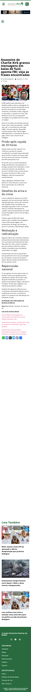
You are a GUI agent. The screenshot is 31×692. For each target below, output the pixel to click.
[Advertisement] (15, 40)
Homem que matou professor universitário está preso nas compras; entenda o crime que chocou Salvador (14, 332)
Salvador (5, 649)
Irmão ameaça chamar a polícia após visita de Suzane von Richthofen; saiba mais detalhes (15, 324)
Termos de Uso (7, 680)
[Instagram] (20, 639)
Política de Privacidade (10, 677)
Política (4, 662)
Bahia (4, 652)
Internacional (7, 659)
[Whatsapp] (11, 639)
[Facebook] (15, 639)
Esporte (4, 665)
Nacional (5, 655)
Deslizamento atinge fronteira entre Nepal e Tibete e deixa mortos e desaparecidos (13, 583)
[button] (3, 4)
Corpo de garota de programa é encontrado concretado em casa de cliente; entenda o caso (13, 317)
